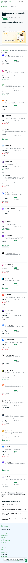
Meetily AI (9, 235)
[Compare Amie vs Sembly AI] (3, 141)
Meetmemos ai (11, 253)
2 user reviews (16, 17)
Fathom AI (10, 278)
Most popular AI (4, 539)
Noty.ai (9, 415)
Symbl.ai (9, 400)
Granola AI (10, 371)
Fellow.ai (4, 28)
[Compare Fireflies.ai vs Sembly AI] (3, 275)
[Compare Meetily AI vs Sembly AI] (3, 249)
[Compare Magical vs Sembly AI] (3, 232)
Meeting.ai (19, 26)
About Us (3, 549)
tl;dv (3, 26)
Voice (2, 496)
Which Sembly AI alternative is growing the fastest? (12, 518)
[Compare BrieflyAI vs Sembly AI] (3, 81)
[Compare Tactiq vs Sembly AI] (3, 488)
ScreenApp (10, 325)
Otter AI (8, 145)
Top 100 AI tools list (5, 540)
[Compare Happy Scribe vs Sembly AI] (3, 204)
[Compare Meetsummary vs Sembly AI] (3, 217)
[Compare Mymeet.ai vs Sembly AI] (3, 97)
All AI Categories (4, 535)
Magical (9, 221)
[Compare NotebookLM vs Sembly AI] (3, 367)
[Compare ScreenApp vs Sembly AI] (3, 335)
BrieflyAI (7, 26)
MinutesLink (10, 339)
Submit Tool (3, 546)
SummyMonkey (11, 430)
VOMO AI (9, 385)
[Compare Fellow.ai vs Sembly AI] (3, 126)
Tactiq (8, 476)
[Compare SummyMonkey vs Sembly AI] (3, 442)
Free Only (6, 52)
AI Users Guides (4, 552)
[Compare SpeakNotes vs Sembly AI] (3, 321)
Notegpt (9, 446)
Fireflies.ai (10, 264)
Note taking (10, 494)
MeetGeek (9, 161)
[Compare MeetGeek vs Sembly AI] (3, 172)
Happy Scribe (10, 193)
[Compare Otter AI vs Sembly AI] (3, 157)
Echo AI (8, 175)
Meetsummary (11, 208)
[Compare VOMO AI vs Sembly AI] (3, 397)
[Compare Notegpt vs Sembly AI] (3, 458)
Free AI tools (3, 542)
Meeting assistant (11, 492)
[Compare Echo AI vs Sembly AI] (3, 189)
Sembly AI (5, 6)
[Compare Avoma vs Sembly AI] (3, 306)
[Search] (26, 560)
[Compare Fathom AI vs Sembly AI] (3, 290)
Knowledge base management (19, 494)
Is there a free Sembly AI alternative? (12, 509)
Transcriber (3, 494)
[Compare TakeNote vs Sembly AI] (3, 472)
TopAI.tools (5, 526)
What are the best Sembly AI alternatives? (9, 505)
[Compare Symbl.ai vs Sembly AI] (3, 411)
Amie (7, 129)
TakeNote (9, 462)
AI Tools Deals (4, 533)
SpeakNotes (10, 310)
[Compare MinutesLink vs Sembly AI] (3, 351)
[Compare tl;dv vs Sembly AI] (3, 67)
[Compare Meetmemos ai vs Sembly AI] (3, 260)
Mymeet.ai (13, 26)
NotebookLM (10, 355)
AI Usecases (3, 537)
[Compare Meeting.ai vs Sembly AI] (3, 111)
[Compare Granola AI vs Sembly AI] (3, 381)
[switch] (2, 52)
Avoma (9, 294)
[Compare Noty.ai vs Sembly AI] (3, 427)
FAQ (2, 551)
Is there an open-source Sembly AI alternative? (11, 513)
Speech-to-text (19, 492)
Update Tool (3, 547)
